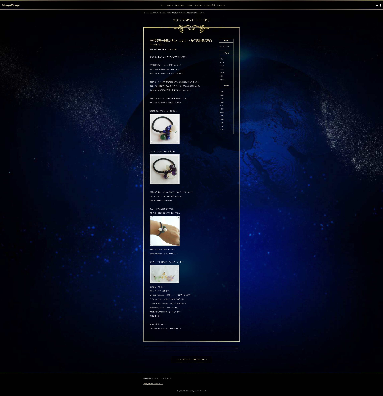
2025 (222, 95)
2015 (222, 129)
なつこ (223, 79)
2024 (222, 98)
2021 (222, 109)
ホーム (146, 13)
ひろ (222, 62)
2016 (222, 126)
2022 (222, 105)
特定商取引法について (151, 378)
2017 (222, 123)
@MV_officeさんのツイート (153, 384)
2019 (222, 116)
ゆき (222, 66)
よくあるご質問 (209, 5)
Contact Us (221, 5)
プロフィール (225, 46)
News (162, 5)
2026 (222, 92)
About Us (170, 5)
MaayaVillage (11, 5)
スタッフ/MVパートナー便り (157, 13)
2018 (222, 119)
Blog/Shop (198, 5)
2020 (222, 112)
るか (222, 59)
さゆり (223, 73)
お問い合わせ (167, 378)
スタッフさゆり (173, 49)
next (236, 349)
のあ (222, 69)
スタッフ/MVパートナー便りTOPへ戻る (191, 359)
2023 (222, 102)
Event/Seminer (179, 5)
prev (147, 349)
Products (189, 5)
